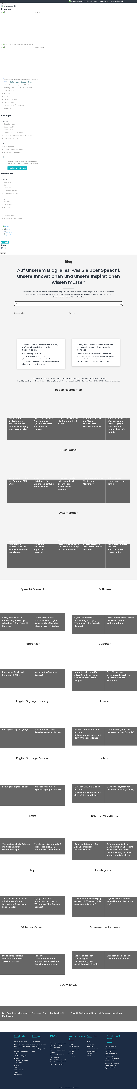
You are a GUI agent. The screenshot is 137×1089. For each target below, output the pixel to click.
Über (88, 1041)
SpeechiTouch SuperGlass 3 (22, 1046)
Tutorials (71, 1051)
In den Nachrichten (68, 389)
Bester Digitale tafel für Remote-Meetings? (93, 481)
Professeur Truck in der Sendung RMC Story (68, 421)
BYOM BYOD (98, 381)
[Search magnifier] (120, 303)
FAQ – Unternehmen (56, 1045)
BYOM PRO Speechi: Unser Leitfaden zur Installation (97, 1013)
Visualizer (16, 1072)
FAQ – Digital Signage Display (58, 1043)
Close (3, 253)
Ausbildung (51, 378)
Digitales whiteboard (111, 1053)
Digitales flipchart (110, 1068)
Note (43, 381)
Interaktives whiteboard (112, 1063)
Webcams (16, 1065)
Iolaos (37, 381)
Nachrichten (90, 1046)
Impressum (90, 1053)
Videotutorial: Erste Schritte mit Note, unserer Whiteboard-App (121, 620)
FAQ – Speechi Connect (57, 1054)
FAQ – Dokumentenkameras (58, 1062)
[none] (70, 232)
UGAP (33, 1051)
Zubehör (103, 378)
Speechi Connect (74, 378)
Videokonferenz (83, 381)
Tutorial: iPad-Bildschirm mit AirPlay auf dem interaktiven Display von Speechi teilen (40, 347)
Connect (16, 1049)
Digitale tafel (108, 1051)
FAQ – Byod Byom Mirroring (58, 1059)
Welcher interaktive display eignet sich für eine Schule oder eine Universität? (87, 901)
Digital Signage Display (25, 381)
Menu (3, 4)
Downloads (71, 1056)
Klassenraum (35, 1046)
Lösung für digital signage (15, 729)
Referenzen (94, 378)
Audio (15, 1067)
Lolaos (104, 701)
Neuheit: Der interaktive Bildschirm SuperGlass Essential (40, 546)
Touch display (109, 1056)
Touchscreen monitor (111, 1049)
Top (63, 381)
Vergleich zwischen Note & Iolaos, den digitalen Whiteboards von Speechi (47, 847)
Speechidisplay (18, 1074)
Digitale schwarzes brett (112, 1058)
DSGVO (89, 1056)
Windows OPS (18, 1063)
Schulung (71, 1044)
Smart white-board (110, 1046)
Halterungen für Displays (21, 1060)
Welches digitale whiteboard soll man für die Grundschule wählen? (66, 484)
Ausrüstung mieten (73, 1046)
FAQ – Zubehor (54, 1057)
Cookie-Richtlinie (92, 1051)
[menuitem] (6, 226)
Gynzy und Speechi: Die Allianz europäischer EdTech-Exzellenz (86, 847)
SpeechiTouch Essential (20, 1041)
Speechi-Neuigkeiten (38, 378)
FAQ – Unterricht (55, 1047)
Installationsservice (73, 1049)
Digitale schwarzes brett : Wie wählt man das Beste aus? (120, 901)
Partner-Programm (92, 1049)
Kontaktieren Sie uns (17, 168)
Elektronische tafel (110, 1065)
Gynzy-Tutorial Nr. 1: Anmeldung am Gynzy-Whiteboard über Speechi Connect (95, 347)
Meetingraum (36, 1041)
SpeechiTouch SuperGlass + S (22, 1044)
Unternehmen (62, 378)
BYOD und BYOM (18, 1070)
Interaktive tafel (109, 1060)
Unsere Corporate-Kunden (39, 1044)
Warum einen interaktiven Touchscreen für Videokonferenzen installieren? (18, 546)
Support (70, 1053)
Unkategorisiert (71, 381)
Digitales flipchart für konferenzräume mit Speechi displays (12, 959)
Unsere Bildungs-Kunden (39, 1049)
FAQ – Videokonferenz (56, 1064)
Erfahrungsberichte (53, 381)
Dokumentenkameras (112, 381)
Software (85, 378)
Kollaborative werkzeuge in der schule (116, 481)
